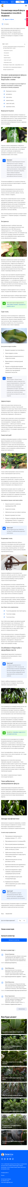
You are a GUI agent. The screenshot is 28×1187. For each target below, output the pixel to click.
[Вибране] (26, 2)
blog (4, 2)
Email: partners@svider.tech (7, 1182)
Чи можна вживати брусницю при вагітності (16, 990)
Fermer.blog (2, 5)
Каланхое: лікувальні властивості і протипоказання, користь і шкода (13, 1004)
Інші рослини (9, 913)
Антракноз (6, 53)
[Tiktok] (13, 1159)
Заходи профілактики (8, 69)
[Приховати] (25, 44)
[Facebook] (2, 1159)
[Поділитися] (25, 19)
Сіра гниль (6, 55)
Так (20, 920)
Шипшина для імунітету (11, 962)
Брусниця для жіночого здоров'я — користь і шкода (16, 976)
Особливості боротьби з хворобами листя (13, 64)
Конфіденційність (5, 1172)
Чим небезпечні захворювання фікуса (12, 67)
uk (13, 2)
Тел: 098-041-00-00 (5, 1180)
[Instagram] (5, 1159)
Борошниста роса (8, 50)
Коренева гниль (8, 62)
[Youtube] (10, 1159)
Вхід (20, 1)
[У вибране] (24, 1021)
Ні (24, 920)
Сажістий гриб (7, 60)
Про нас (2, 1175)
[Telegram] (7, 1159)
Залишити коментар (14, 940)
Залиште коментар (8, 936)
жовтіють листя (10, 306)
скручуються (22, 304)
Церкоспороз (7, 57)
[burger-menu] (26, 6)
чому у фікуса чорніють (12, 304)
